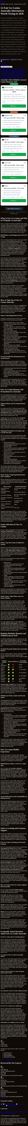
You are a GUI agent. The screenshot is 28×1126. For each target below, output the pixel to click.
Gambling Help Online (9, 1104)
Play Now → (14, 106)
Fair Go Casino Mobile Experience (13, 75)
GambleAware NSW (12, 1105)
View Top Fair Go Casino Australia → (10, 58)
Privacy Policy (4, 1111)
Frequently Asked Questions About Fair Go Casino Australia (13, 77)
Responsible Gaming (10, 1113)
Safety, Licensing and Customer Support (13, 76)
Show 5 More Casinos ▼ (14, 208)
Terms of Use (11, 1111)
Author (2, 2)
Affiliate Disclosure (19, 1111)
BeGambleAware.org (14, 213)
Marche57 (3, 1)
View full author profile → (7, 1059)
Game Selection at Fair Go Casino (15, 72)
